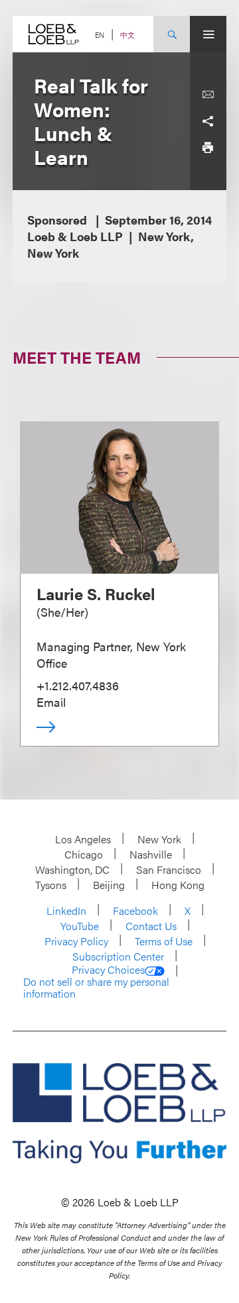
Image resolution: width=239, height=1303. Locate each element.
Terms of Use (164, 941)
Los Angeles (83, 839)
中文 (127, 35)
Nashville (150, 854)
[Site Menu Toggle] (208, 34)
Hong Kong (177, 884)
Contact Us (151, 925)
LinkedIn (66, 910)
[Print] (207, 147)
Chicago (83, 854)
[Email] (207, 94)
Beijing (109, 884)
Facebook (135, 910)
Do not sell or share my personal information (96, 987)
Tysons (50, 884)
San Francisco (168, 869)
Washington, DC (72, 869)
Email (51, 702)
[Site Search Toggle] (171, 34)
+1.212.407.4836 (78, 685)
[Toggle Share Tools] (207, 121)
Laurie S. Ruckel (96, 593)
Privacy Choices (108, 970)
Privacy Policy (76, 941)
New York (159, 839)
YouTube (79, 925)
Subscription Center (118, 956)
